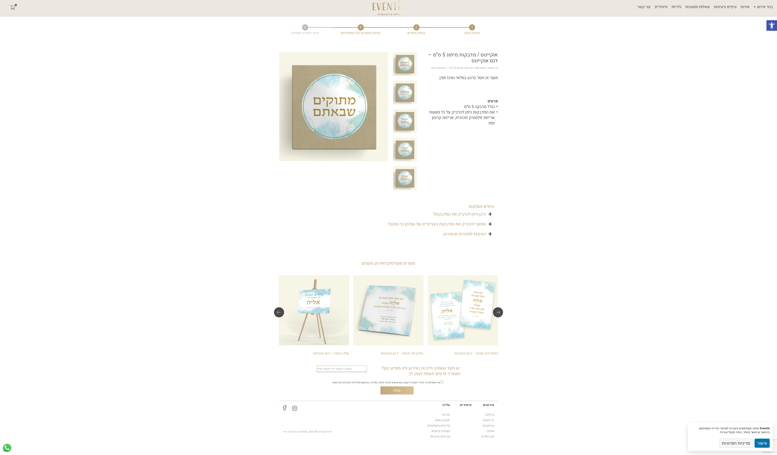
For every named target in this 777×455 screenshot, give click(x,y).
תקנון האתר (442, 420)
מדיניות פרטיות (440, 436)
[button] (771, 25)
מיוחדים (661, 7)
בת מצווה (488, 425)
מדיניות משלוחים (438, 425)
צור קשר (644, 7)
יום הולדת (487, 436)
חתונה (490, 431)
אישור (762, 443)
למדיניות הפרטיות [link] (351, 382)
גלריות (676, 7)
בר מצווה (493, 68)
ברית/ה (489, 414)
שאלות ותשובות (697, 7)
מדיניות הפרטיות (736, 443)
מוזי (285, 432)
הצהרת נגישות (441, 431)
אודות (745, 7)
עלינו (446, 405)
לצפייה (463, 314)
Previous (279, 312)
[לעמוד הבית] (388, 8)
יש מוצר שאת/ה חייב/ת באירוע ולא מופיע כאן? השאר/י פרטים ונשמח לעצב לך (421, 371)
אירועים (488, 405)
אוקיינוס (480, 68)
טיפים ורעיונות (725, 7)
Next (498, 312)
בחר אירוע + (763, 7)
